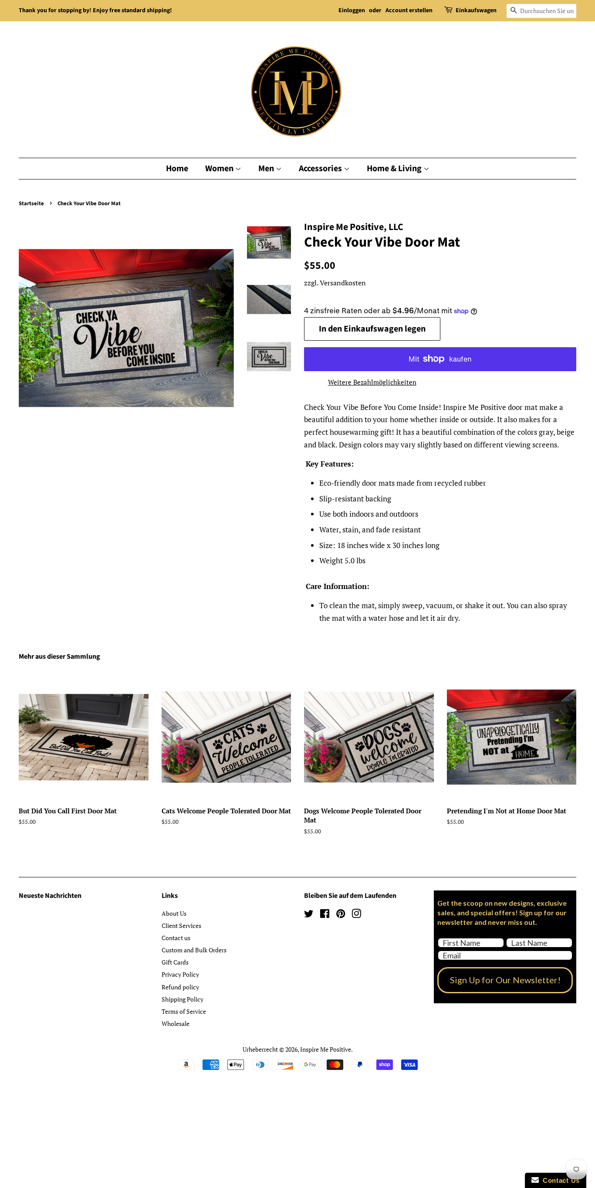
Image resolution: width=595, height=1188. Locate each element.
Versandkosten (343, 283)
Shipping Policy (182, 999)
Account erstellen (409, 10)
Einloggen (351, 10)
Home (177, 168)
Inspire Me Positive (325, 1049)
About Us (174, 913)
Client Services (181, 925)
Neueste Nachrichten (50, 895)
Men (267, 168)
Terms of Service (184, 1011)
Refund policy (180, 987)
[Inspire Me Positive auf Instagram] (356, 915)
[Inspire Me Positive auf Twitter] (309, 915)
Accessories (321, 168)
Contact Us (559, 1180)
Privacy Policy (180, 974)
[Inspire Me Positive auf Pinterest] (340, 915)
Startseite (31, 203)
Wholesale (175, 1023)
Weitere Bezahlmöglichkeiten (372, 382)
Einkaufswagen (476, 10)
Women (220, 168)
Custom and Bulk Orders (194, 950)
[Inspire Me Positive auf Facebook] (325, 915)
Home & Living (395, 168)
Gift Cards (175, 962)
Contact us (176, 938)
